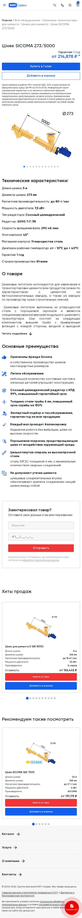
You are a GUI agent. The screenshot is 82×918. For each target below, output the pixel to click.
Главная (7, 20)
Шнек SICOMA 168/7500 (20, 772)
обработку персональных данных (41, 560)
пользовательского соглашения (56, 904)
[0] (77, 5)
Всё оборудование (27, 20)
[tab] (27, 698)
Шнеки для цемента (35, 24)
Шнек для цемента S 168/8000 (24, 646)
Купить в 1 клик (41, 66)
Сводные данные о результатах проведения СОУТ (30, 892)
